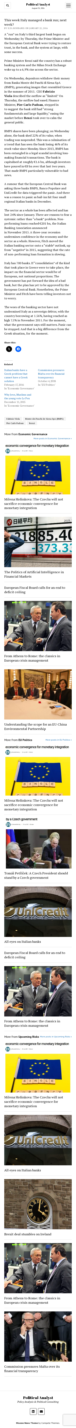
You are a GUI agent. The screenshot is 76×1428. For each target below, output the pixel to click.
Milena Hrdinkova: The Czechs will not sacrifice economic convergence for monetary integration (33, 503)
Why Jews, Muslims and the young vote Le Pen (17, 396)
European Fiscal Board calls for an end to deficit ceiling (34, 589)
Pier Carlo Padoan (15, 423)
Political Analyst (38, 4)
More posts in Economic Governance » (53, 438)
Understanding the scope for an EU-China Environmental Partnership (35, 726)
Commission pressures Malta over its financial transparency (51, 373)
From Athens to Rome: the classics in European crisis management (32, 658)
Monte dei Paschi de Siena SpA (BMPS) (44, 418)
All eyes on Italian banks (22, 941)
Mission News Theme (27, 1423)
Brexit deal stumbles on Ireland (27, 1234)
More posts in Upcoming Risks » (56, 1036)
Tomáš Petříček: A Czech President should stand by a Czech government (36, 875)
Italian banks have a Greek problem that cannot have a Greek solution (16, 375)
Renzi (32, 423)
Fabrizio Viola (13, 418)
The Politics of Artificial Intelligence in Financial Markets (34, 574)
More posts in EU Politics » (59, 739)
